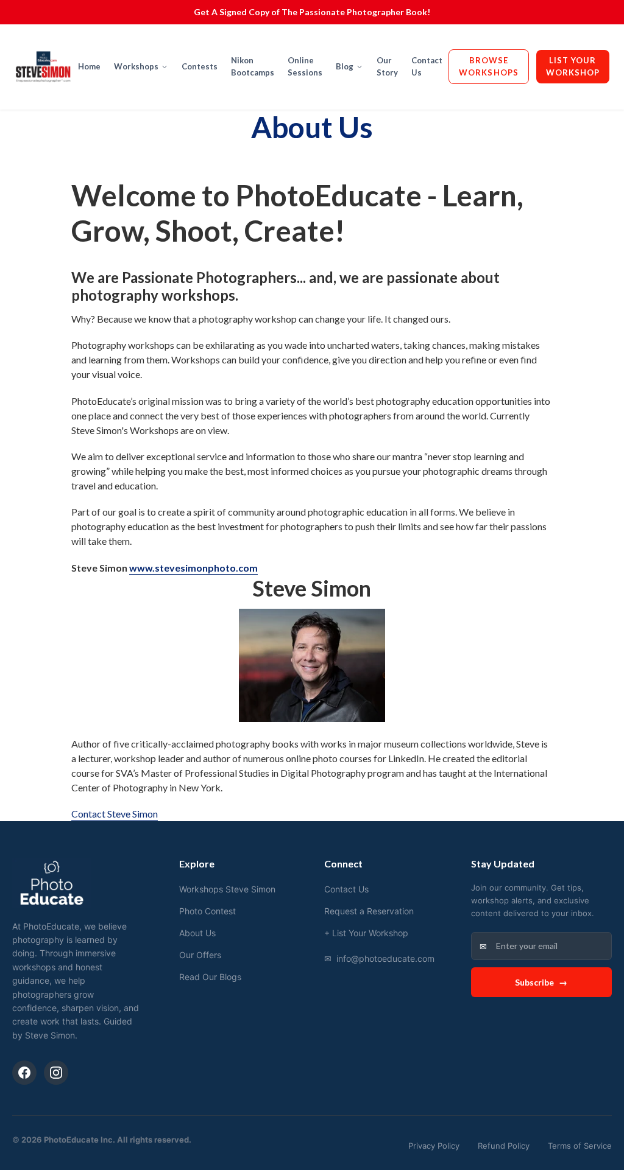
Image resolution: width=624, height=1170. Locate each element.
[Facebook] (24, 1072)
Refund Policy (504, 1146)
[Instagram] (56, 1072)
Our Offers (200, 955)
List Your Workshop (573, 66)
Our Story (387, 66)
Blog (344, 66)
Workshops (136, 66)
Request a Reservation (369, 911)
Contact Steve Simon (114, 813)
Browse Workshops (488, 66)
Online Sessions (305, 66)
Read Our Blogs (210, 977)
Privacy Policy (433, 1146)
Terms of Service (580, 1146)
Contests (200, 66)
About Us (197, 933)
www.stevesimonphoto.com (193, 567)
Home (89, 66)
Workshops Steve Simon (227, 889)
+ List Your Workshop (366, 933)
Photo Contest (207, 911)
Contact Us (426, 66)
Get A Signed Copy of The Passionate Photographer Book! (312, 12)
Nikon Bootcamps (252, 66)
